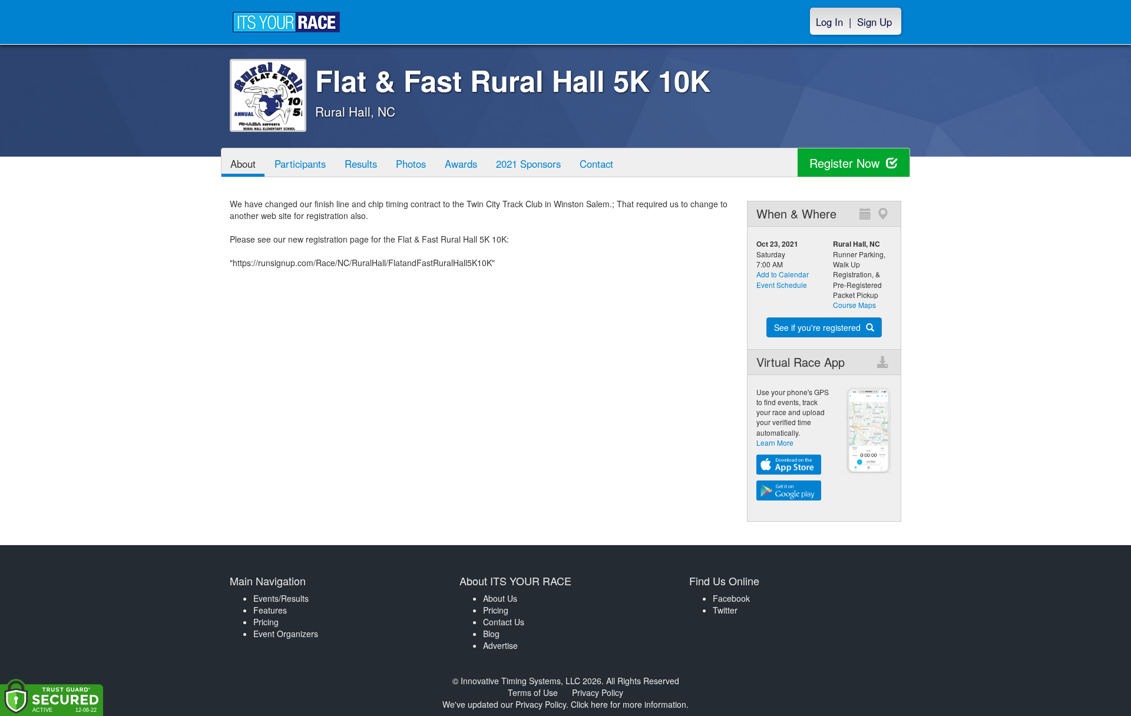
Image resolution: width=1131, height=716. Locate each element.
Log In (829, 22)
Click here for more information (628, 704)
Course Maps (854, 305)
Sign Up (874, 22)
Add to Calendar (782, 274)
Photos (411, 164)
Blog (491, 633)
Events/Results (281, 598)
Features (270, 610)
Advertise (500, 645)
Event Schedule (781, 285)
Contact (596, 164)
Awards (461, 164)
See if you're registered (818, 327)
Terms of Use (533, 692)
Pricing (266, 622)
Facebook (731, 598)
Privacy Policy (597, 692)
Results (361, 164)
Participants (300, 164)
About (243, 164)
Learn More (774, 442)
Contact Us (503, 622)
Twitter (725, 610)
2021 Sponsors (528, 164)
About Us (500, 598)
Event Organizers (285, 633)
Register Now (846, 162)
